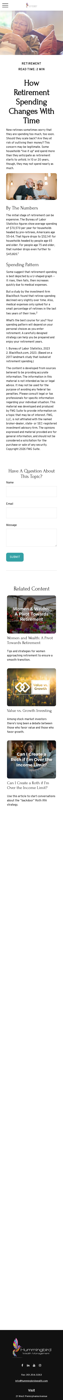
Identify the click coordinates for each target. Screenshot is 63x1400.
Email (9, 504)
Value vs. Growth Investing (29, 710)
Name (10, 483)
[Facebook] (22, 1365)
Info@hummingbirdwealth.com (31, 1380)
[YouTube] (34, 1365)
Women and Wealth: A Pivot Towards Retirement (30, 640)
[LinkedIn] (28, 1365)
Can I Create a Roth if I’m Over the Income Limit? (28, 785)
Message (11, 525)
